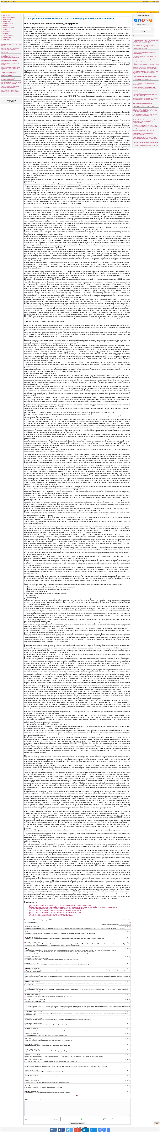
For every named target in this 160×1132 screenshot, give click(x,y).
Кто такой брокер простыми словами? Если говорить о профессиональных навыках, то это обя (143, 132)
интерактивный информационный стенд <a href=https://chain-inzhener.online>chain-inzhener (144, 89)
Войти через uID (143, 16)
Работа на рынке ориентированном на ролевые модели (49, 914)
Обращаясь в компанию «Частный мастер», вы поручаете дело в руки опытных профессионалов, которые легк (145, 99)
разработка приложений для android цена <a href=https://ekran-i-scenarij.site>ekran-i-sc (145, 67)
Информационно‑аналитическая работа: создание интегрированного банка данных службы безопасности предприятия (73, 907)
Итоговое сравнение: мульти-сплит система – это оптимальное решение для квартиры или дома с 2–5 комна (145, 94)
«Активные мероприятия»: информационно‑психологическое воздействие (56, 909)
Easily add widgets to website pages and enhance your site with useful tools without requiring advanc (144, 121)
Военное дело (33, 15)
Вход (157, 12)
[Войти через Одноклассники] (150, 20)
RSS (157, 1)
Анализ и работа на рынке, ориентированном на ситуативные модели (55, 912)
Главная (26, 15)
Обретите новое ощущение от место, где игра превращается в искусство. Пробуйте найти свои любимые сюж (145, 110)
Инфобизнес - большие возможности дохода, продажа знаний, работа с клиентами (60, 905)
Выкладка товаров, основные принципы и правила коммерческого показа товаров (10, 56)
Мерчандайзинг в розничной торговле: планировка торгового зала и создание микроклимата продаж (10, 62)
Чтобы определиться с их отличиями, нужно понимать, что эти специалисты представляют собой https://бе (145, 41)
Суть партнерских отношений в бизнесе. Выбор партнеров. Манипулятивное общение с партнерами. (10, 50)
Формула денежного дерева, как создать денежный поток (10, 86)
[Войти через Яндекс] (143, 20)
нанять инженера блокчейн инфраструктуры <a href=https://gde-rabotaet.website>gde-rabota (145, 72)
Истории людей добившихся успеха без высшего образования (11, 82)
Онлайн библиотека (138, 35)
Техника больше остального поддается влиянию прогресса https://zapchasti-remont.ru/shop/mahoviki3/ (144, 47)
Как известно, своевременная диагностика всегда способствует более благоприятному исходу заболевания (145, 127)
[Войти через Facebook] (139, 20)
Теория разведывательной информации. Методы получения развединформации (10, 74)
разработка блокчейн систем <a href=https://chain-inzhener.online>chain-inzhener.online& (144, 52)
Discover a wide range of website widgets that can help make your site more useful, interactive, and (145, 116)
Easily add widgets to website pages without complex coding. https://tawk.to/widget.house (145, 138)
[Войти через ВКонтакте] (135, 20)
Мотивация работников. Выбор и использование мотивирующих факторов (10, 92)
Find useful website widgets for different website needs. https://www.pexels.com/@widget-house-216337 (145, 83)
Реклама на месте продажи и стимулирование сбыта (9, 78)
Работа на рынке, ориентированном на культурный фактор (51, 916)
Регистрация (151, 12)
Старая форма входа (143, 24)
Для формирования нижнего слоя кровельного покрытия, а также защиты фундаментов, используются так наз (144, 105)
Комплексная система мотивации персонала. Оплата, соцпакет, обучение (10, 68)
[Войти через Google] (147, 20)
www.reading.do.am (142, 12)
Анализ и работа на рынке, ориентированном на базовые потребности (55, 910)
